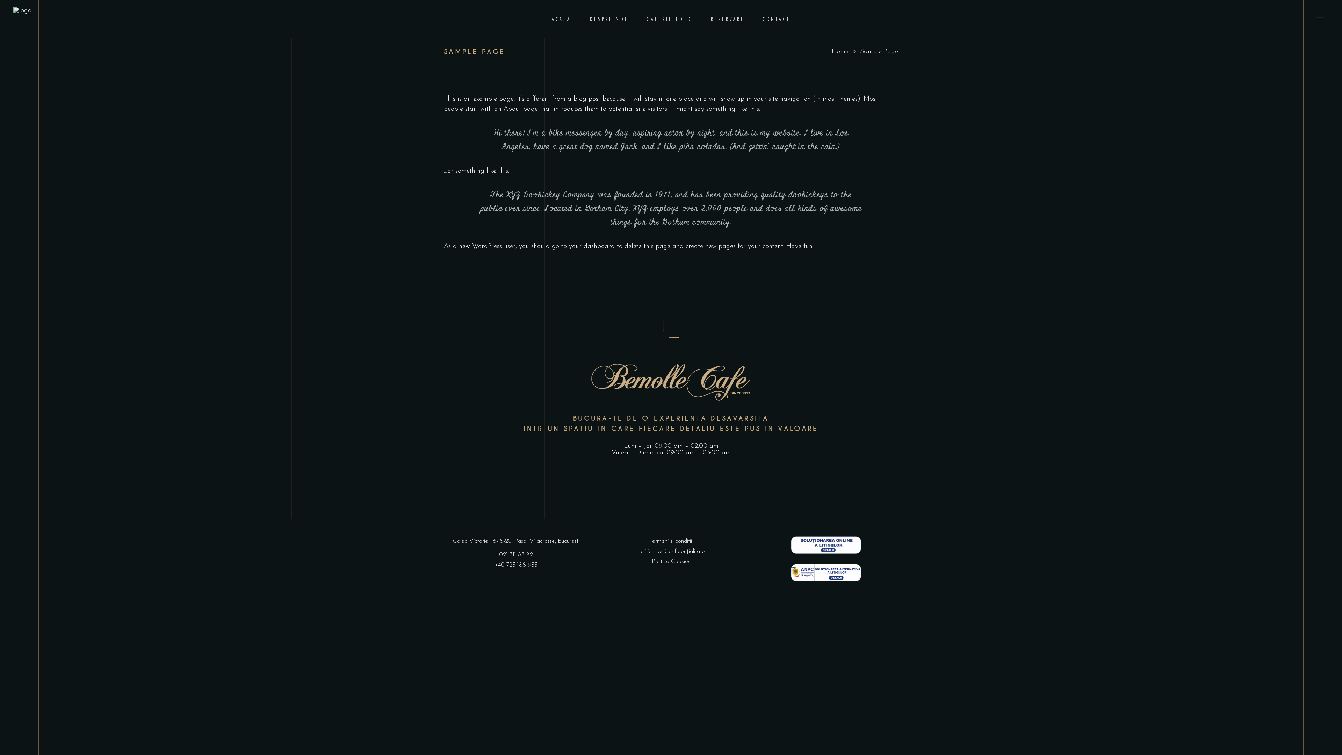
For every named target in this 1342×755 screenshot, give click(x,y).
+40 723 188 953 (516, 565)
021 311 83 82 (516, 555)
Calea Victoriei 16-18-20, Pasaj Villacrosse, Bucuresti (516, 541)
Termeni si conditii (671, 541)
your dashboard (592, 246)
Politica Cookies (671, 562)
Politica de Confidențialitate (671, 551)
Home (840, 52)
